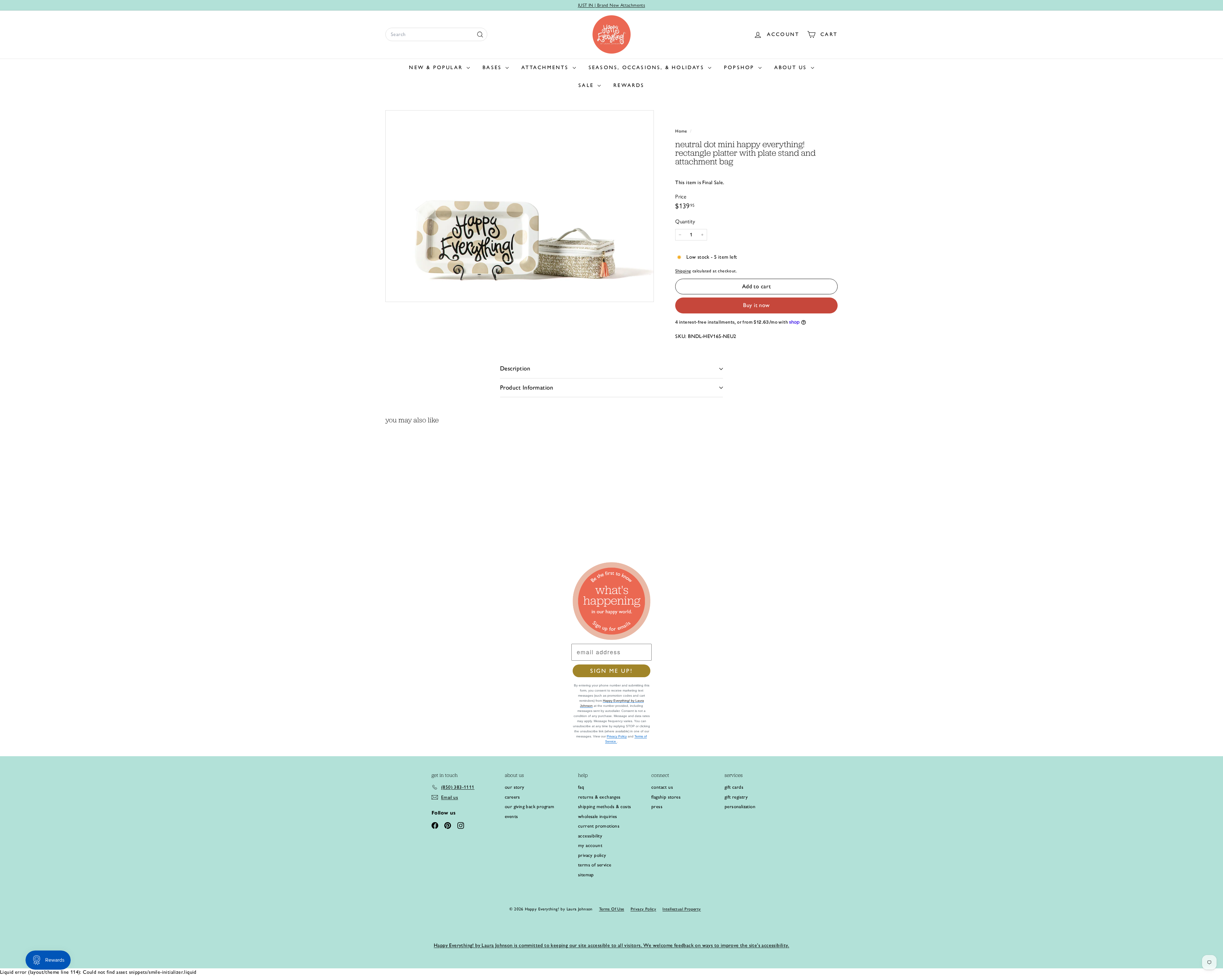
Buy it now (756, 305)
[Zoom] (520, 206)
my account (590, 845)
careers (512, 797)
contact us (662, 787)
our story (515, 787)
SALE (587, 85)
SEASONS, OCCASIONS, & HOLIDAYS (647, 67)
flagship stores (666, 797)
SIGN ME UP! (611, 670)
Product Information (526, 387)
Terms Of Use (611, 909)
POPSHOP (740, 67)
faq (581, 787)
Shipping (683, 270)
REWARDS (628, 85)
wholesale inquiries (597, 816)
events (511, 816)
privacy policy (592, 855)
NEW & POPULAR (437, 67)
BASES (493, 67)
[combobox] (436, 34)
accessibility (590, 836)
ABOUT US (791, 67)
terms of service (594, 865)
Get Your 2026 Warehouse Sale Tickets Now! (611, 5)
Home (682, 130)
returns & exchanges (599, 797)
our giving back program (529, 806)
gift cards (734, 787)
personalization (740, 806)
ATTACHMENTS (546, 67)
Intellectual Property (681, 909)
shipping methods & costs (604, 806)
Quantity (685, 221)
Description (515, 368)
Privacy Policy (617, 736)
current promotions (598, 826)
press (656, 806)
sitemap (586, 875)
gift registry (736, 797)
